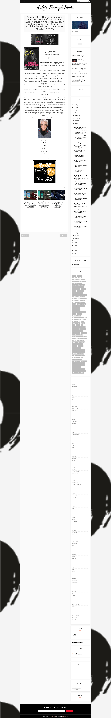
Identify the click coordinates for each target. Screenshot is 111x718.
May (75, 232)
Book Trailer (75, 287)
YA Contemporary (76, 608)
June (75, 123)
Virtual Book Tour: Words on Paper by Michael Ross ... (80, 153)
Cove (86, 298)
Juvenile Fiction (76, 323)
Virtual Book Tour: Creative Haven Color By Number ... (80, 158)
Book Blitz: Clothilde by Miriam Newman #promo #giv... (80, 217)
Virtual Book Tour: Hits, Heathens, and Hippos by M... (80, 174)
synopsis (80, 357)
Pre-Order (84, 338)
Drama (74, 302)
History (84, 317)
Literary (49, 31)
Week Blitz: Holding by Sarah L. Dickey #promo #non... (80, 146)
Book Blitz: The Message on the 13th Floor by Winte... (81, 176)
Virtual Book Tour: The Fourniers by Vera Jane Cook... (80, 199)
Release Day (55, 31)
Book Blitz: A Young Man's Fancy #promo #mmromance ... (80, 194)
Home (74, 632)
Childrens (80, 292)
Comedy (74, 296)
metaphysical (75, 515)
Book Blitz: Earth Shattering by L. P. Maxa (80, 136)
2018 (74, 243)
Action (74, 275)
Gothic (73, 469)
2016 (74, 247)
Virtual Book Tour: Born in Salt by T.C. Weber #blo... (81, 179)
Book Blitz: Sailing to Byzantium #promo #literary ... (80, 184)
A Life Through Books (55, 7)
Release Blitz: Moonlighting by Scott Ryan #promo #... (81, 230)
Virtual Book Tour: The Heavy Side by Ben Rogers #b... (80, 171)
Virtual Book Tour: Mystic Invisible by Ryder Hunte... (80, 222)
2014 (74, 250)
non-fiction (83, 332)
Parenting (75, 336)
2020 (75, 240)
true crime (75, 361)
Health (74, 313)
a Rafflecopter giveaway (44, 158)
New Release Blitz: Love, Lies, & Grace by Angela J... (80, 224)
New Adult (80, 330)
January (76, 238)
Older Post (63, 235)
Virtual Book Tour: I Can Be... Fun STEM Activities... (80, 169)
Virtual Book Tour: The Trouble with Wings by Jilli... (80, 166)
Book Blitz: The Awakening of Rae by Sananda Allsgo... (81, 161)
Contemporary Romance (78, 298)
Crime (74, 300)
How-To (79, 319)
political (85, 336)
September (77, 118)
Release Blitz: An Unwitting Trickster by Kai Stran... (81, 204)
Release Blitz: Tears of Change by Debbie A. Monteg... (80, 125)
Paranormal (80, 334)
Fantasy (83, 304)
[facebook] (22, 1)
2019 (74, 242)
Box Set (81, 287)
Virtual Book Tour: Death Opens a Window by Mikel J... (80, 189)
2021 (74, 112)
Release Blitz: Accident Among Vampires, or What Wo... (80, 156)
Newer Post (25, 235)
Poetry (80, 336)
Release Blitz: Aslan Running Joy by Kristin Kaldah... (80, 227)
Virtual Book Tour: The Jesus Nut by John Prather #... (80, 186)
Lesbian (82, 323)
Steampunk (75, 355)
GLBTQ (73, 467)
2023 (75, 109)
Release (83, 342)
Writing (83, 365)
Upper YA (81, 361)
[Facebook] (58, 187)
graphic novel (76, 311)
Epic (84, 302)
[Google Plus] (60, 187)
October (76, 117)
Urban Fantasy (76, 363)
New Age (74, 332)
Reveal (80, 344)
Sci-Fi (78, 351)
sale (84, 349)
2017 (74, 245)
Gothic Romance (75, 471)
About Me (75, 634)
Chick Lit (75, 292)
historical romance (77, 317)
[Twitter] (62, 187)
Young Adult (80, 372)
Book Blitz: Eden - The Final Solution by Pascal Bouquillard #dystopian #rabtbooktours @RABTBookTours (80, 75)
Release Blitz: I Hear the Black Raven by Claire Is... (81, 164)
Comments (75, 689)
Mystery (74, 330)
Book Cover (75, 285)
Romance (74, 558)
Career (73, 419)
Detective (82, 300)
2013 (74, 252)
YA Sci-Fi (74, 372)
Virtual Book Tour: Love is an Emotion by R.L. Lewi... (79, 151)
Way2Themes (53, 716)
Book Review (82, 285)
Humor (83, 319)
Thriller (79, 359)
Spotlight (81, 353)
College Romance (82, 294)
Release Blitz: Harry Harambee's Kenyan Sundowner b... (80, 128)
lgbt (74, 325)
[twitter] (24, 1)
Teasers (74, 359)
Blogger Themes (65, 716)
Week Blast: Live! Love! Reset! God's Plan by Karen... (80, 197)
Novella (74, 334)
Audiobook (81, 279)
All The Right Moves (77, 277)
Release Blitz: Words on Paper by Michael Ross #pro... (80, 209)
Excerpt (79, 304)
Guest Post (82, 311)
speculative (75, 353)
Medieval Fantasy (76, 510)
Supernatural (82, 355)
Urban (85, 361)
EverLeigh (75, 653)
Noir (79, 332)
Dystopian (79, 302)
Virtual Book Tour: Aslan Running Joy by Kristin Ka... (81, 207)
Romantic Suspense (77, 349)
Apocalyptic (75, 279)
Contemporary (81, 296)
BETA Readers (79, 281)
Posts (74, 687)
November (77, 115)
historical (79, 313)
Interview (81, 321)
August (76, 120)
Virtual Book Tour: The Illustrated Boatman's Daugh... (80, 141)
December (77, 113)
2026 (75, 104)
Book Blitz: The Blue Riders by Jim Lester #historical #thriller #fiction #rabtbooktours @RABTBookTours (80, 70)
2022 (75, 110)
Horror (74, 319)
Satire (74, 351)
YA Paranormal (76, 370)
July (75, 121)
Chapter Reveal (75, 421)
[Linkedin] (64, 187)
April (75, 233)
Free (78, 306)
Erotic (74, 304)
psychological (80, 340)
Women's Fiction (76, 365)
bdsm (74, 281)
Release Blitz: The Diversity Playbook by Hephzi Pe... (81, 202)
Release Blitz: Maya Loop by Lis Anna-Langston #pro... (80, 133)
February (76, 236)
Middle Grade (75, 517)
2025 (75, 105)
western (82, 363)
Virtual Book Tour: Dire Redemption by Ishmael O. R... (80, 143)
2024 (75, 107)
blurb (80, 283)
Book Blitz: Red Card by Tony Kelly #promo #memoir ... (80, 131)
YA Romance (83, 370)
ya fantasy (74, 613)
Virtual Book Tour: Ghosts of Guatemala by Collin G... (79, 219)
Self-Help (83, 351)
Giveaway (45, 31)
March (76, 235)
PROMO (51, 31)
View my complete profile (77, 654)
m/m (82, 325)
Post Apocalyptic (76, 338)
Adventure (79, 275)
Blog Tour (75, 283)
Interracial (75, 321)
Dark (78, 300)
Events (74, 637)
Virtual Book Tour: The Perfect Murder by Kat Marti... (79, 148)
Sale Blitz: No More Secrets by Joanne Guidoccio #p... (79, 191)
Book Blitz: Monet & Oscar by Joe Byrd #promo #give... (80, 181)
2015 (74, 248)
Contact (74, 635)
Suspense (75, 357)
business (74, 417)
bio (84, 281)
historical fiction (77, 315)
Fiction (42, 31)
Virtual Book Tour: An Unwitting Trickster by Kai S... (80, 138)
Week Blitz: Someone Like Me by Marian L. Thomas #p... (80, 212)
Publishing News (76, 342)
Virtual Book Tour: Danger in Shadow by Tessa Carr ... (81, 214)
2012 (74, 253)
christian (75, 294)
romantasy (74, 560)
